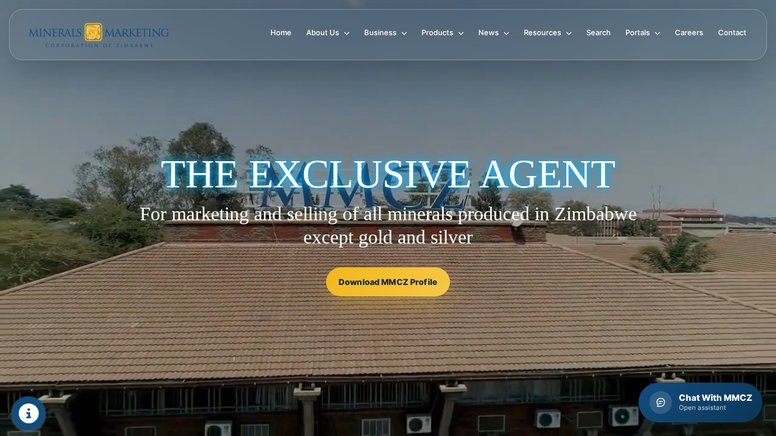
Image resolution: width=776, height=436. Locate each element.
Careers (689, 32)
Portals (638, 32)
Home (280, 32)
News (489, 32)
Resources (543, 32)
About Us (323, 32)
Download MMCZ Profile (388, 282)
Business (381, 32)
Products (438, 32)
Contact (732, 32)
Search (598, 32)
